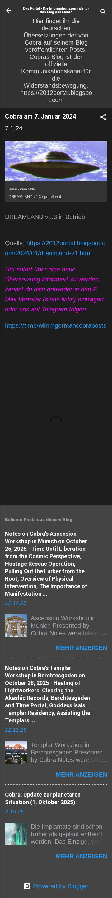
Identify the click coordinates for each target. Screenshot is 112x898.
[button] (103, 117)
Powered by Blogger (60, 886)
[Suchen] (103, 12)
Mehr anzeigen (81, 647)
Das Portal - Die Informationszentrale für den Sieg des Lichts (56, 10)
